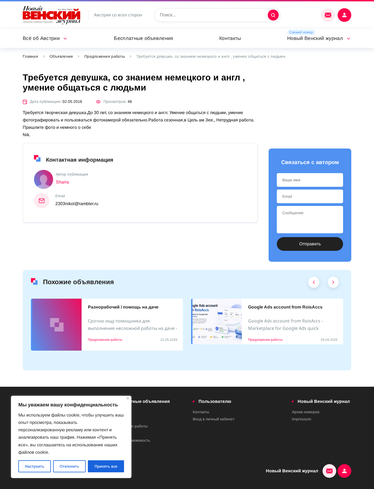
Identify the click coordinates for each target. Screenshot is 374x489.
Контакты (230, 38)
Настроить (34, 466)
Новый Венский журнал (315, 38)
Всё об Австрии (41, 38)
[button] (314, 283)
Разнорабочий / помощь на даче (123, 307)
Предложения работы (104, 56)
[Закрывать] (127, 398)
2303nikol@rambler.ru (76, 203)
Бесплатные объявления (143, 38)
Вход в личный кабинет (213, 419)
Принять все (105, 466)
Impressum (301, 419)
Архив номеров (305, 412)
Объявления (61, 56)
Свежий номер (301, 32)
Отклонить (69, 466)
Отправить (310, 243)
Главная (30, 56)
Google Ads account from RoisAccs (285, 307)
